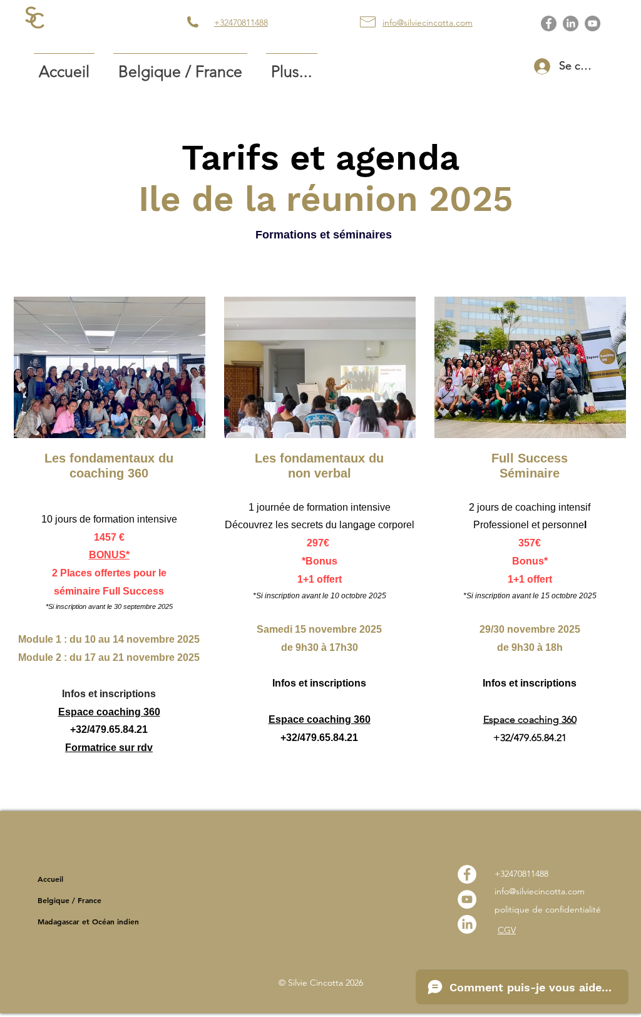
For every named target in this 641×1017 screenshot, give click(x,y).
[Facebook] (548, 23)
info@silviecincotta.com (540, 891)
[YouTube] (592, 23)
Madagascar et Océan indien (88, 921)
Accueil (50, 879)
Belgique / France (69, 900)
